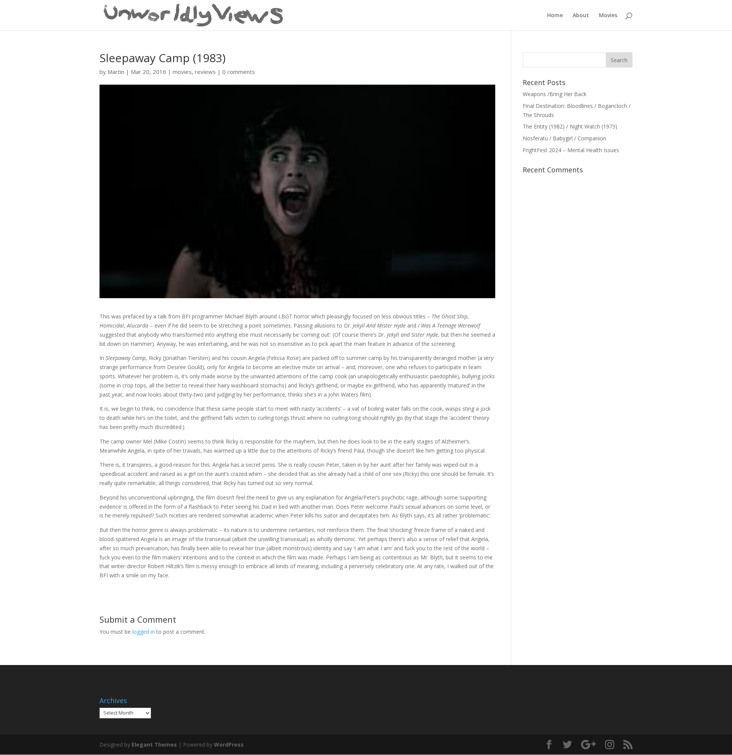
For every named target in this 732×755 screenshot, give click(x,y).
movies (182, 72)
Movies (608, 16)
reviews (205, 72)
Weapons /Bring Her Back (554, 94)
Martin (116, 72)
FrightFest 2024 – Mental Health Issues (571, 150)
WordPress (229, 744)
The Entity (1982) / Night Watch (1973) (570, 126)
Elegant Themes (154, 744)
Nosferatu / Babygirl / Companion (564, 138)
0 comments (238, 72)
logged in (143, 631)
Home (555, 16)
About (581, 16)
